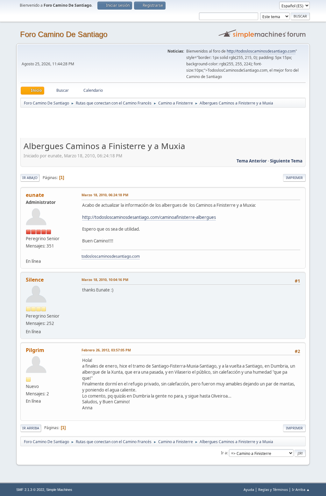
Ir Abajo (30, 177)
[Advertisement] (132, 122)
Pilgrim (35, 350)
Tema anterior (252, 161)
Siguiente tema (286, 161)
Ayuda (249, 489)
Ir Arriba (30, 428)
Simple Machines (59, 490)
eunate (35, 194)
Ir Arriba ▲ (301, 489)
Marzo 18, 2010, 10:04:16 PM (105, 279)
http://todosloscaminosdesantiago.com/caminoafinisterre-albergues (149, 217)
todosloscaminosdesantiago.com (111, 256)
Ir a (224, 453)
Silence (35, 279)
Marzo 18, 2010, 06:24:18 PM (105, 194)
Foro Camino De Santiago (63, 34)
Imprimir (294, 177)
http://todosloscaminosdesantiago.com (261, 51)
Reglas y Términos (273, 489)
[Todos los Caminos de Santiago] (28, 253)
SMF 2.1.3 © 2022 (30, 490)
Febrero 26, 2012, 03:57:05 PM (106, 350)
